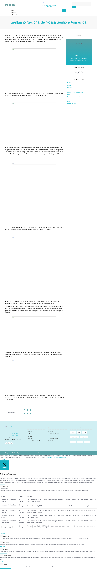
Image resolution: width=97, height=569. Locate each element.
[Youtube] (10, 5)
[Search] (74, 7)
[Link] (13, 5)
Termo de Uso (49, 457)
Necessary (6, 486)
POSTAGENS (13, 12)
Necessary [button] (2, 484)
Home (12, 10)
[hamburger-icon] (64, 10)
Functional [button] (2, 533)
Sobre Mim (13, 14)
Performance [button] (3, 540)
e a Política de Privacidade (59, 457)
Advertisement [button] (3, 553)
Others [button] (1, 561)
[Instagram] (6, 5)
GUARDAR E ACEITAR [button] (5, 568)
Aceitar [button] (3, 459)
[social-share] (24, 411)
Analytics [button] (2, 546)
